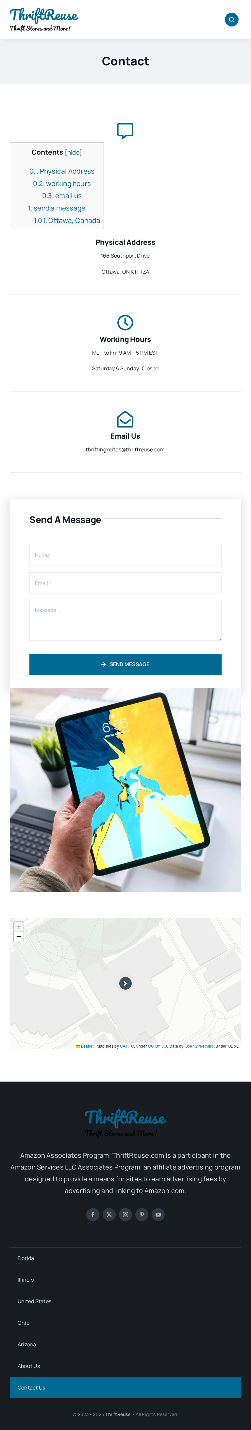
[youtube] (158, 1214)
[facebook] (92, 1214)
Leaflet (86, 1046)
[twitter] (109, 1214)
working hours (62, 183)
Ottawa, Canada (67, 220)
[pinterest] (141, 1214)
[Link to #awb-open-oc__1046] (232, 19)
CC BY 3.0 (157, 1046)
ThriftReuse (117, 1414)
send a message (56, 207)
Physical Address (62, 171)
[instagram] (125, 1214)
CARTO (127, 1046)
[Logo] (44, 9)
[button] (125, 983)
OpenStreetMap (199, 1046)
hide (73, 152)
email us (62, 195)
